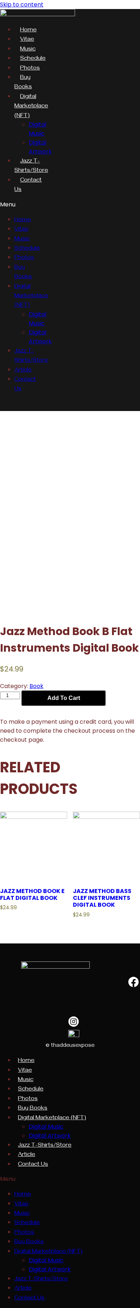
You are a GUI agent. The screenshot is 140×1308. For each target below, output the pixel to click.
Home (28, 30)
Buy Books (32, 1108)
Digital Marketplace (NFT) (31, 107)
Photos (30, 68)
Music (28, 49)
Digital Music (46, 1126)
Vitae (27, 40)
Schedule (33, 59)
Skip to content (21, 4)
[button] (21, 204)
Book (36, 686)
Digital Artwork (50, 1135)
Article (23, 370)
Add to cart (63, 698)
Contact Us (33, 1165)
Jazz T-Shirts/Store (44, 1145)
